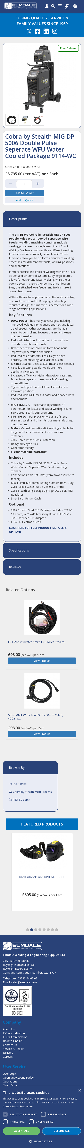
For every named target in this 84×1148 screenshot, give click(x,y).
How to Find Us (12, 1041)
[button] (27, 929)
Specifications (19, 550)
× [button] (79, 1090)
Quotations (10, 1081)
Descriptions (18, 219)
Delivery (8, 1053)
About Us (9, 1029)
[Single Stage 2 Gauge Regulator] (25, 119)
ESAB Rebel (19, 784)
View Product (42, 661)
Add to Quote (24, 200)
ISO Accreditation (14, 1033)
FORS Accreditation (15, 1037)
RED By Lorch (21, 799)
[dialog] (42, 1117)
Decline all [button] (62, 1131)
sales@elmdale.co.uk (24, 982)
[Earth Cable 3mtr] (12, 119)
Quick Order (10, 1085)
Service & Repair (13, 1049)
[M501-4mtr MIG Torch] (38, 119)
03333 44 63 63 (27, 978)
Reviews (15, 567)
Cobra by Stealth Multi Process (32, 792)
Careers (8, 1056)
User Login (10, 1073)
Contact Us (10, 1045)
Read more (26, 1106)
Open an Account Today (18, 1077)
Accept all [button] (21, 1131)
